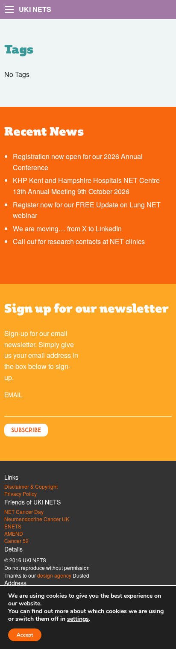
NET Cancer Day (24, 511)
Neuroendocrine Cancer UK (36, 519)
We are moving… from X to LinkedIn (67, 228)
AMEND (13, 533)
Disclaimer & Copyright (31, 486)
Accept (25, 634)
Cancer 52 (16, 540)
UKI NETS (35, 9)
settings (78, 619)
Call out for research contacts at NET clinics (79, 241)
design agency (54, 575)
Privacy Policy (20, 493)
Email (13, 394)
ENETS (12, 526)
